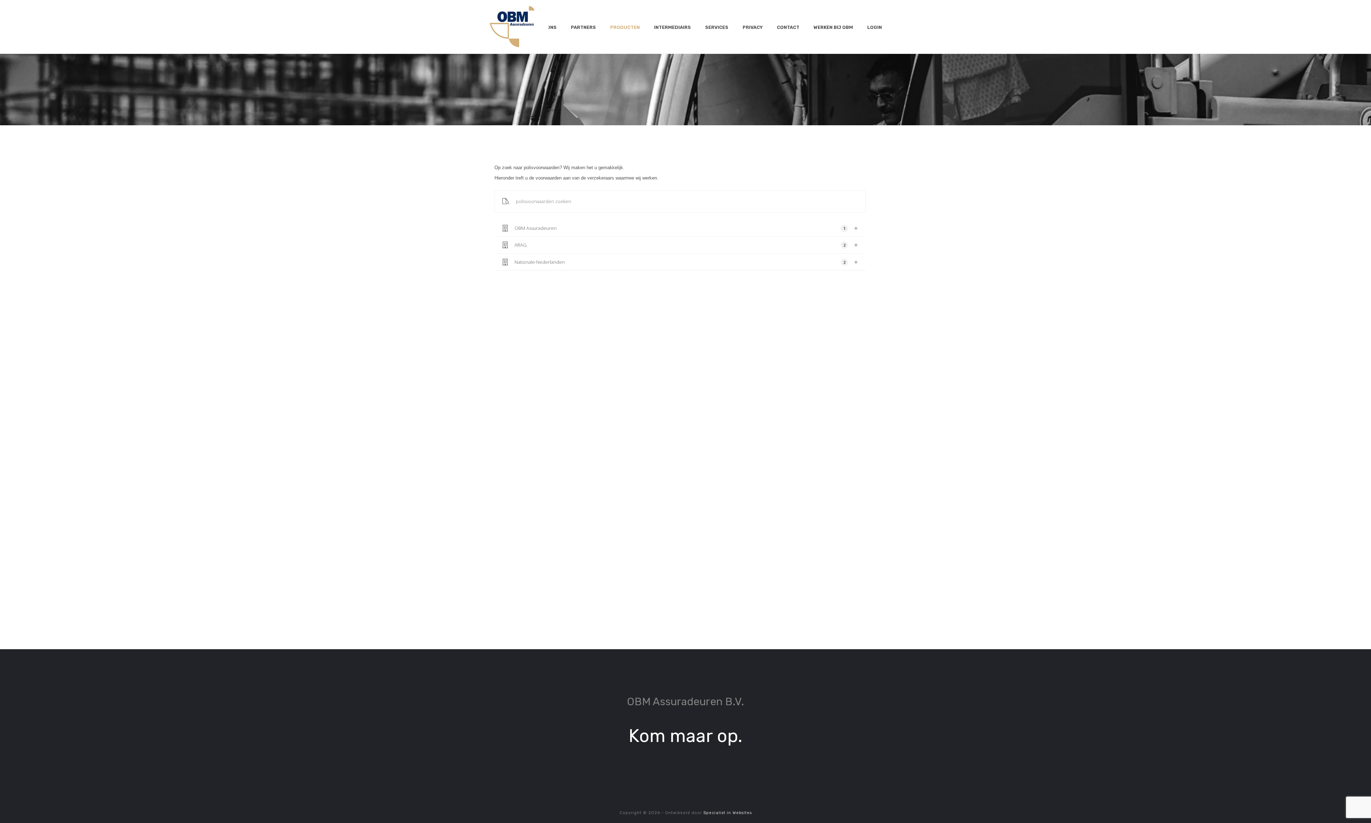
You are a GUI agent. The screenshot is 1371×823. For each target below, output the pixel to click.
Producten (625, 27)
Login (874, 27)
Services (716, 27)
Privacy (753, 27)
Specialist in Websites (727, 813)
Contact (788, 27)
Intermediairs (672, 27)
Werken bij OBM (833, 27)
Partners (583, 27)
